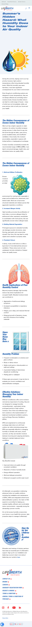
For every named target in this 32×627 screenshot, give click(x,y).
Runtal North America (12, 1)
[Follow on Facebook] (8, 607)
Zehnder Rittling (5, 4)
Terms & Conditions (8, 593)
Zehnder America (21, 1)
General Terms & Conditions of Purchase (12, 598)
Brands (4, 582)
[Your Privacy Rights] (2, 624)
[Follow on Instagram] (3, 607)
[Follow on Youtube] (14, 608)
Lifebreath (4, 1)
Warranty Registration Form (12, 588)
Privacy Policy (5, 618)
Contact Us (6, 579)
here (18, 557)
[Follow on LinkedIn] (20, 607)
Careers (5, 585)
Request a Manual (8, 591)
